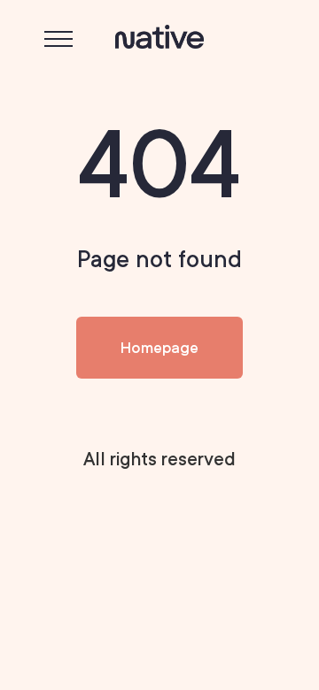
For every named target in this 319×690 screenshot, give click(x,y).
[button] (58, 39)
